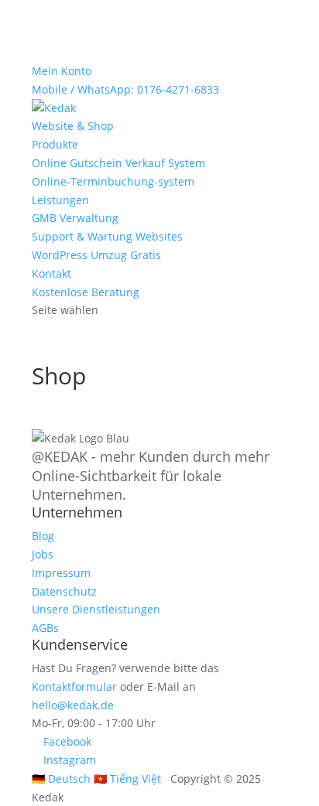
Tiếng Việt (127, 778)
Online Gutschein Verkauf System (118, 162)
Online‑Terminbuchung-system (113, 181)
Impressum (61, 572)
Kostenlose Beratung (85, 292)
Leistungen (60, 200)
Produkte (55, 144)
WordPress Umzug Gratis (96, 255)
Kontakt (51, 273)
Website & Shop (73, 125)
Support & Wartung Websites (107, 236)
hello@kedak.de (73, 705)
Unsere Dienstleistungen (96, 609)
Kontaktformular (74, 686)
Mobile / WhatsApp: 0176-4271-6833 (125, 89)
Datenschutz (64, 591)
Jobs (42, 554)
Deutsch (61, 778)
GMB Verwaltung (75, 217)
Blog (43, 535)
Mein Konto (61, 70)
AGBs (45, 627)
